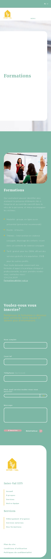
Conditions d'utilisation (15, 548)
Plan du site (9, 544)
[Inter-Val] (7, 14)
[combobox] (25, 395)
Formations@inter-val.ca (16, 280)
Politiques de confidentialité (18, 552)
